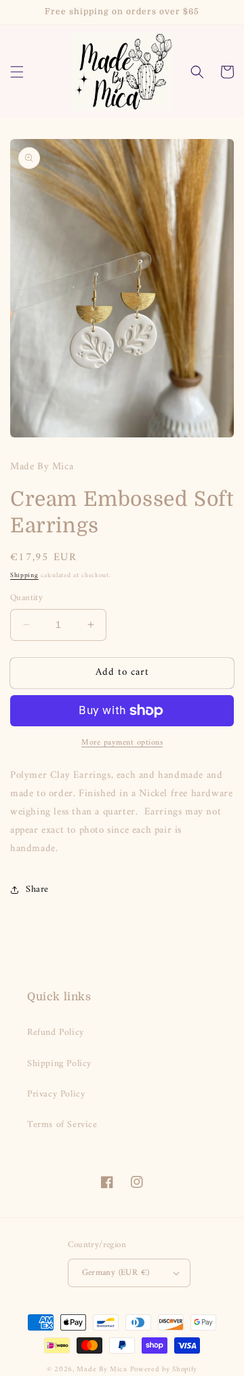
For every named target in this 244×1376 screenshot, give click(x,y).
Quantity (26, 598)
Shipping (24, 575)
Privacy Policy (56, 1094)
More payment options (122, 743)
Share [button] (37, 889)
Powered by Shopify (164, 1369)
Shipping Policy (59, 1063)
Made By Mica (102, 1369)
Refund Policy (55, 1032)
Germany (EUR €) (116, 1272)
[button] (17, 72)
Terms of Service (62, 1124)
